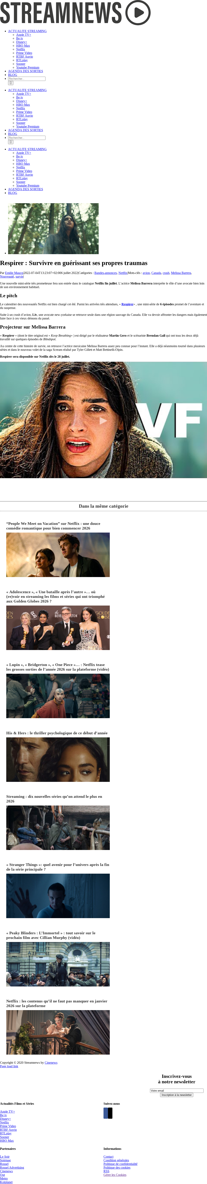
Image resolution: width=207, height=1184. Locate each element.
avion (146, 273)
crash (166, 273)
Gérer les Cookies (115, 1175)
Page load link (9, 1066)
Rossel (4, 1164)
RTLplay (6, 1133)
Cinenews (6, 1171)
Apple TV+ (7, 1111)
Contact (108, 1156)
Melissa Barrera (181, 273)
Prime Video (8, 1126)
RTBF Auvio (8, 1129)
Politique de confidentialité (120, 1164)
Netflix (122, 273)
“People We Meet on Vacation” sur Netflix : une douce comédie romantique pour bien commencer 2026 (53, 525)
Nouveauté (7, 276)
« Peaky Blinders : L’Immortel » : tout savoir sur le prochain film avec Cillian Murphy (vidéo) (50, 935)
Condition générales (116, 1160)
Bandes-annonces (105, 273)
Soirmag (5, 1160)
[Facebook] (106, 1113)
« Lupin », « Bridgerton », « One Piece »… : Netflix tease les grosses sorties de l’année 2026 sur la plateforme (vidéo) (57, 666)
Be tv (3, 1115)
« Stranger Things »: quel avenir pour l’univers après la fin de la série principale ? (57, 866)
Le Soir (5, 1156)
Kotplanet (6, 1182)
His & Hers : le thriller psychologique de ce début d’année (57, 733)
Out (2, 1175)
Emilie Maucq (14, 273)
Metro (4, 1178)
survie (19, 276)
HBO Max (7, 1140)
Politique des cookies (117, 1167)
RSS (106, 1171)
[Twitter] (110, 1113)
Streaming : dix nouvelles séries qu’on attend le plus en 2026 (54, 798)
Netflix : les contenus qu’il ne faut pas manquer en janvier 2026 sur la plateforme (56, 1003)
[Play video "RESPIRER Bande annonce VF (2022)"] (103, 420)
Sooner (4, 1137)
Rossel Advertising (12, 1167)
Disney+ (5, 1119)
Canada (156, 273)
